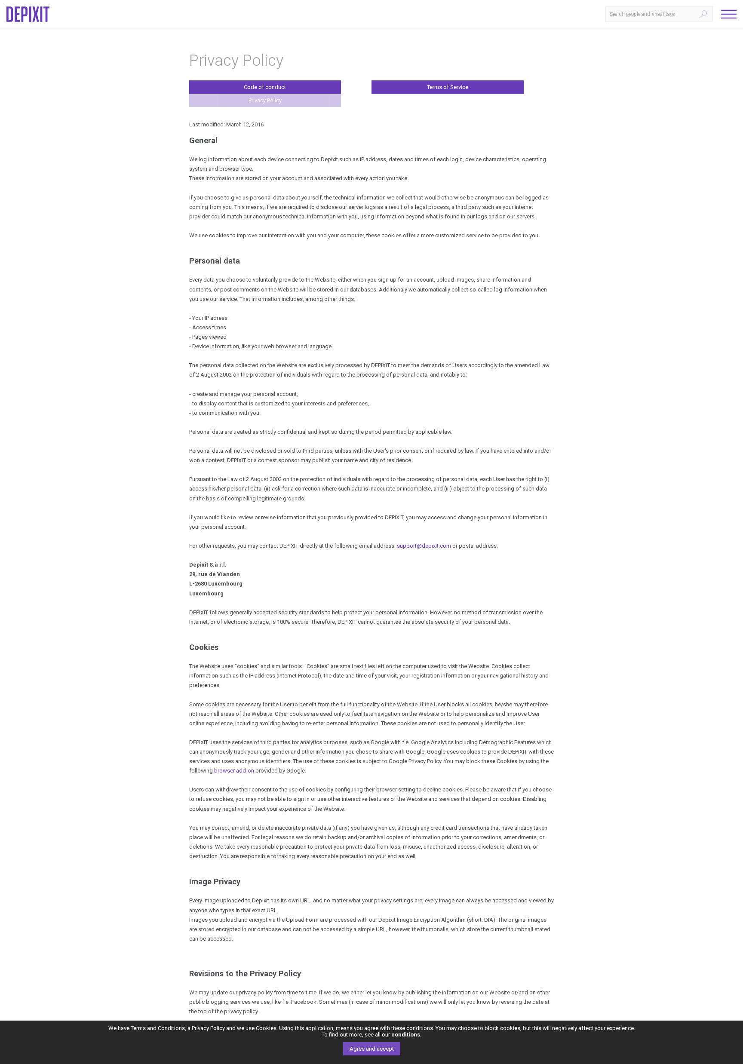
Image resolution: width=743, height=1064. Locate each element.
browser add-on (234, 770)
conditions (405, 1034)
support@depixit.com (424, 546)
